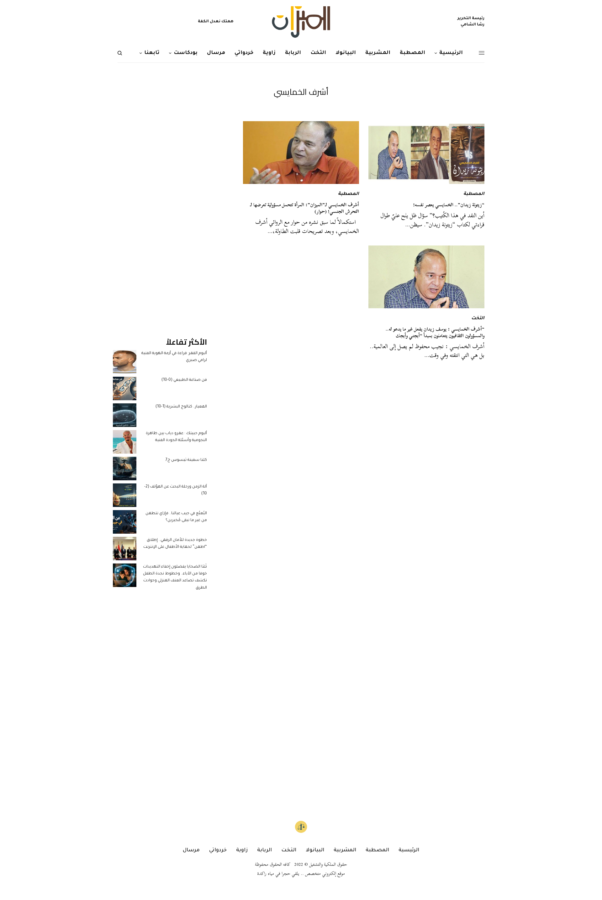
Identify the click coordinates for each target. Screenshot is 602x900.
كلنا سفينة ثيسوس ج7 (186, 460)
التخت (477, 318)
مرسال (191, 850)
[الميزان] (301, 22)
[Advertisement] (160, 215)
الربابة (264, 850)
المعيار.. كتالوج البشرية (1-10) (181, 407)
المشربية (345, 850)
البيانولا (315, 850)
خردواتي (218, 850)
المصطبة (473, 194)
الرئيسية (409, 850)
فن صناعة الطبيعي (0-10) (184, 380)
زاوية (242, 850)
